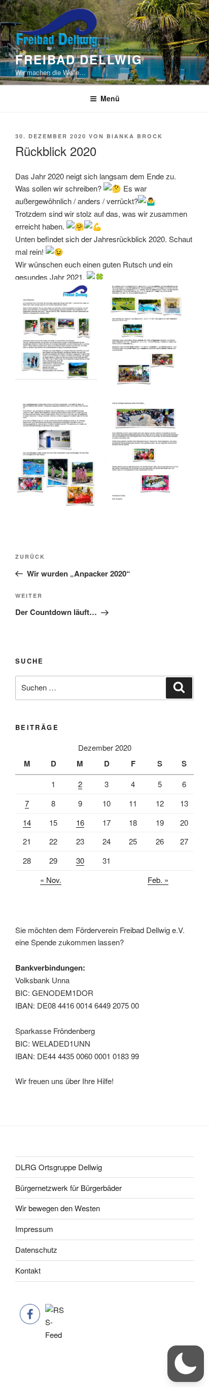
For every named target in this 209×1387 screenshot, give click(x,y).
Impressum (34, 1228)
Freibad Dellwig (79, 59)
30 (80, 860)
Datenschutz (36, 1249)
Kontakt (28, 1270)
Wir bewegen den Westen (57, 1208)
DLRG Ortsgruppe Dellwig (58, 1167)
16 (80, 822)
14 (27, 822)
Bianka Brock (135, 136)
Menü (110, 98)
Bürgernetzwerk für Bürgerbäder (68, 1187)
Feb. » (158, 879)
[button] (185, 1363)
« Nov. (50, 879)
